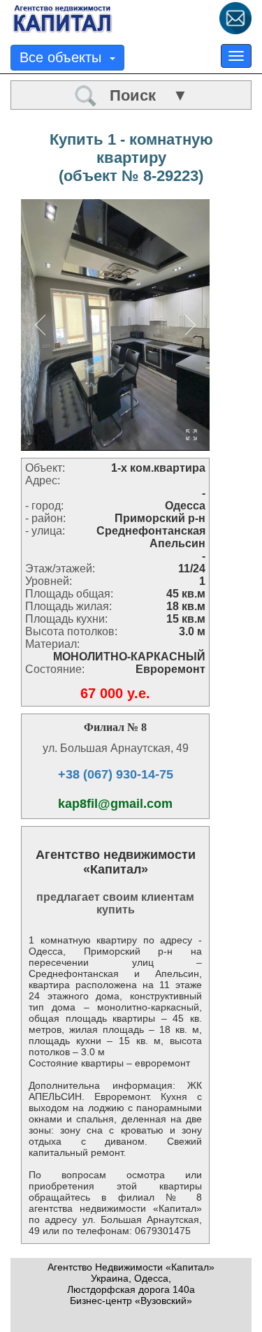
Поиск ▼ (142, 95)
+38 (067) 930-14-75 (115, 774)
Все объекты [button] (65, 57)
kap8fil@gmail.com (115, 804)
